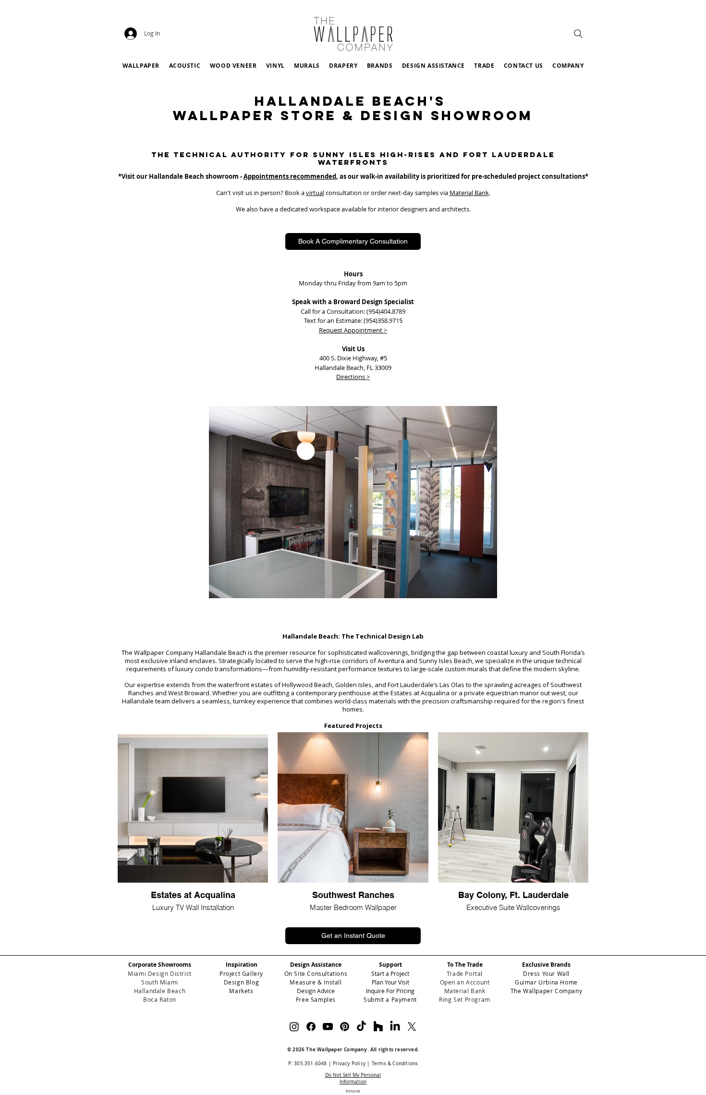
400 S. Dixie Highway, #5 (353, 358)
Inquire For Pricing (390, 991)
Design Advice (316, 991)
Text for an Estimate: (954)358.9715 (353, 320)
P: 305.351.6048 (307, 1063)
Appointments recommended (289, 176)
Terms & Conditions (395, 1063)
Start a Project (390, 973)
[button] (379, 66)
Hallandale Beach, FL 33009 (353, 367)
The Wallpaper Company (547, 991)
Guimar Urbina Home (546, 982)
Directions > (353, 376)
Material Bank (469, 192)
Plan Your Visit (390, 982)
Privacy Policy (349, 1063)
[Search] (578, 33)
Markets (241, 991)
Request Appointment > (353, 330)
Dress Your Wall (546, 973)
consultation (343, 192)
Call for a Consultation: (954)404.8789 (353, 311)
